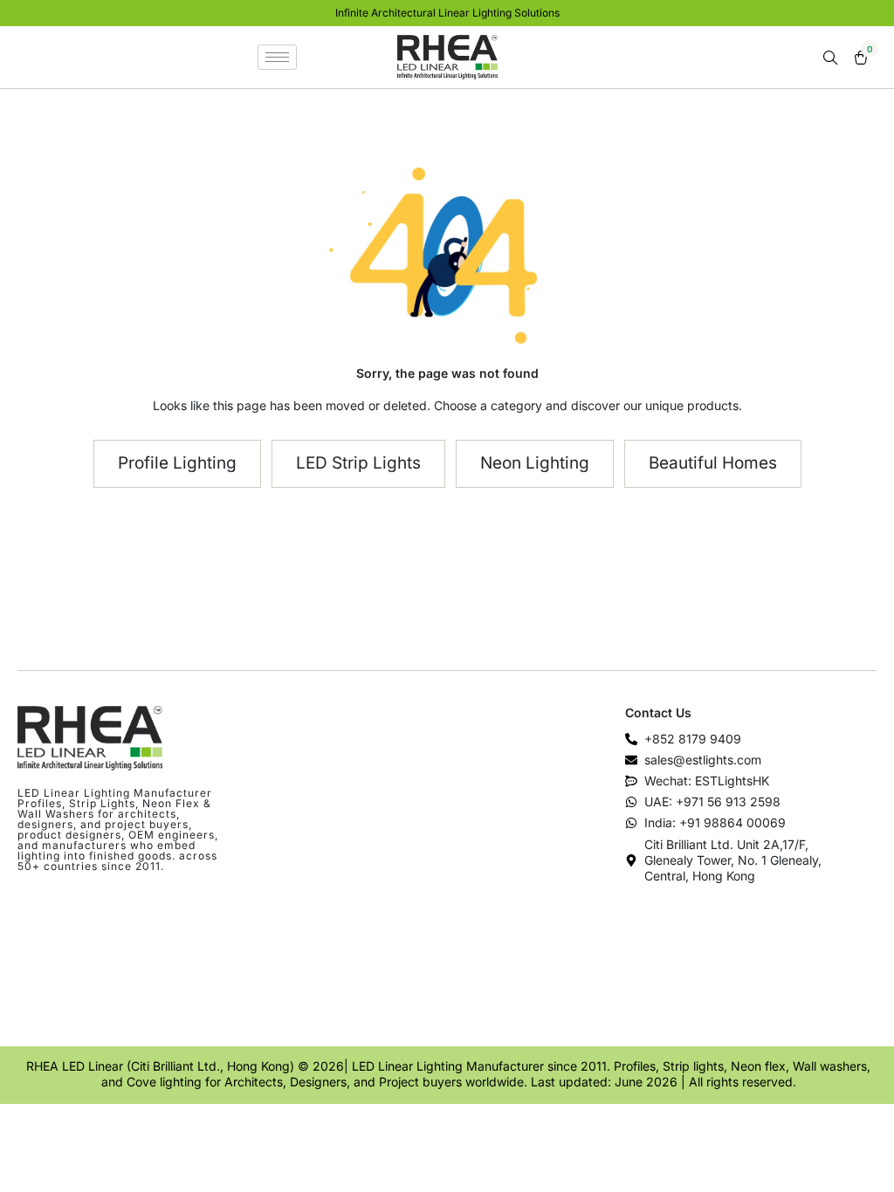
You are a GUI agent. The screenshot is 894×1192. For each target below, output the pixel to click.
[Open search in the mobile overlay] (832, 58)
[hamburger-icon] (277, 57)
